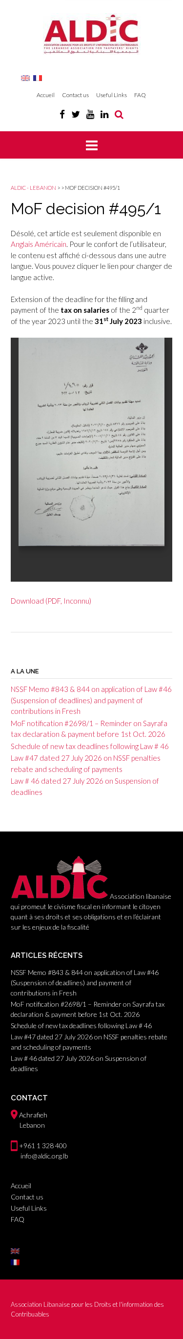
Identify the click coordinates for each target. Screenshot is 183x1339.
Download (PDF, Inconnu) (51, 600)
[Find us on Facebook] (62, 114)
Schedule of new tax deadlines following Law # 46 (90, 746)
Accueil (46, 95)
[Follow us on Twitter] (75, 114)
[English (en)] (25, 77)
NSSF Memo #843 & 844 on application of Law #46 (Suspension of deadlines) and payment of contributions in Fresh (91, 700)
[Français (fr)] (37, 77)
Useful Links (111, 95)
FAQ (140, 95)
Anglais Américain (38, 244)
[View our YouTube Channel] (90, 114)
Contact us (75, 95)
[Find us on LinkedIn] (104, 114)
